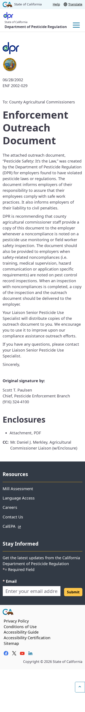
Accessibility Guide (21, 632)
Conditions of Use (20, 626)
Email (10, 581)
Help (56, 4)
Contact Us (13, 516)
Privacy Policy (16, 621)
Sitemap (11, 643)
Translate (75, 4)
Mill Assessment (18, 488)
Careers (10, 507)
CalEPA (24, 526)
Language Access (19, 498)
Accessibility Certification (27, 637)
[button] (73, 592)
